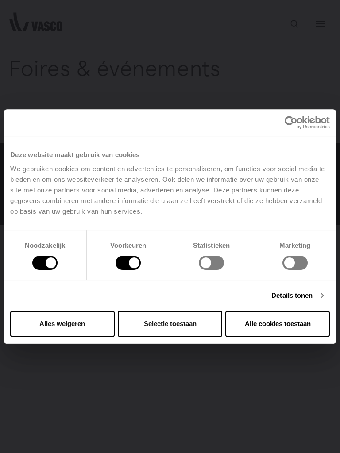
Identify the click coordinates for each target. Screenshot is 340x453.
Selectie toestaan (170, 323)
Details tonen (292, 295)
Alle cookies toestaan (278, 323)
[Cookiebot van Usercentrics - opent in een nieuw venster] (291, 122)
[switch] (128, 263)
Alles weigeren (62, 323)
